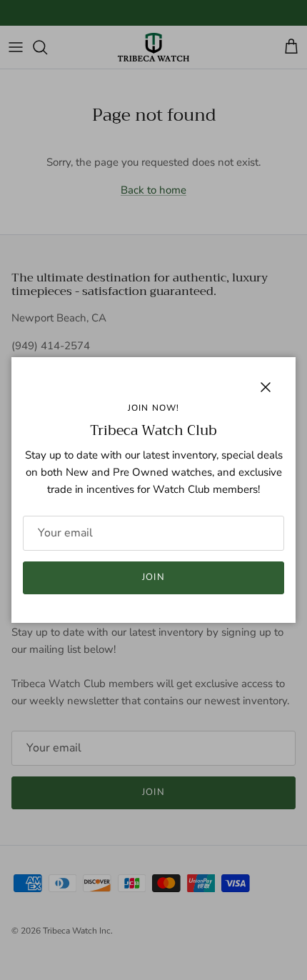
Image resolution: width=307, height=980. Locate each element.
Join (153, 577)
